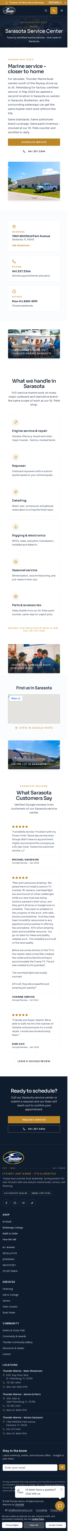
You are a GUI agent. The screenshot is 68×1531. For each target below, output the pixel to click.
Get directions (20, 245)
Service (6, 1300)
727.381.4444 (13, 1382)
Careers (7, 1354)
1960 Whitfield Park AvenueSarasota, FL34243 (20, 1423)
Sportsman (10, 1271)
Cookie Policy (38, 1519)
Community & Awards (14, 1336)
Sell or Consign (10, 1294)
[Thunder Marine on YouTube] (23, 1203)
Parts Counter (10, 1306)
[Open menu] (61, 10)
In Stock (7, 1221)
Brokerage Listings (13, 1227)
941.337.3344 (36, 151)
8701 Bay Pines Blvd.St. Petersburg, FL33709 (19, 1377)
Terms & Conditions (52, 1484)
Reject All (34, 1525)
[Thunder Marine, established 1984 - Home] (9, 10)
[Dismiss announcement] (65, 3)
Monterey (9, 1265)
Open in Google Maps (36, 727)
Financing (8, 1288)
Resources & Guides (13, 1348)
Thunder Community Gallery (18, 1342)
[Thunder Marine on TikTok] (32, 1203)
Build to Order (10, 1233)
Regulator (10, 1253)
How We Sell (9, 1239)
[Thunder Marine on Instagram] (14, 1203)
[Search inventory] (46, 10)
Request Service (34, 1119)
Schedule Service (33, 142)
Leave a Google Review (34, 1061)
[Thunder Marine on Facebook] (6, 1203)
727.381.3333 (13, 1405)
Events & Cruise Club (14, 1330)
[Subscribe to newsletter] (62, 1467)
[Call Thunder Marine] (53, 10)
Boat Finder (9, 1312)
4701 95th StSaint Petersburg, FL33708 (20, 1400)
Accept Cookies (56, 1525)
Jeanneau (9, 1259)
